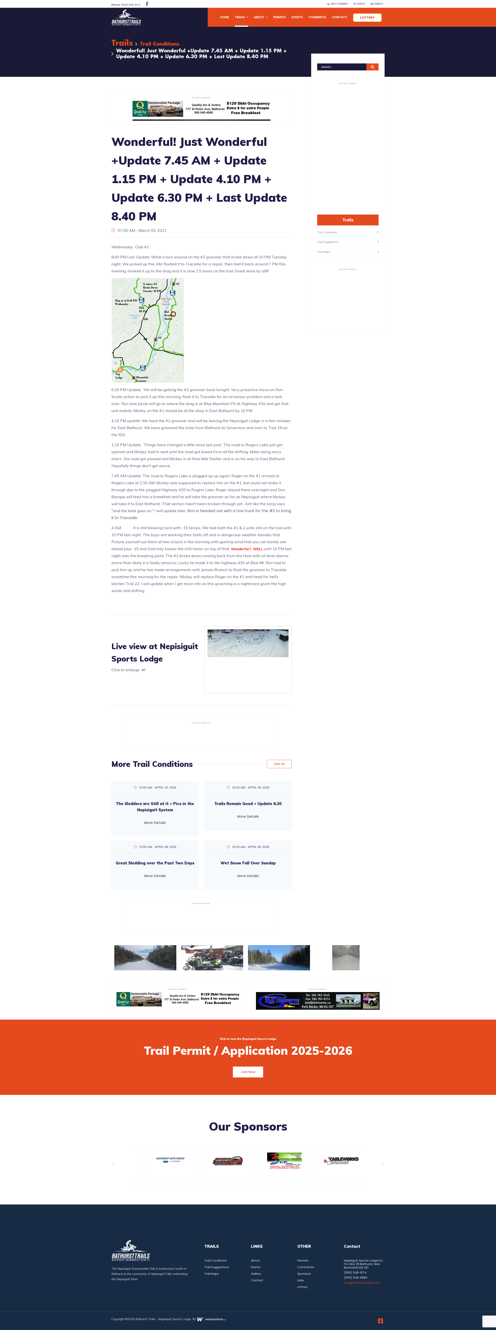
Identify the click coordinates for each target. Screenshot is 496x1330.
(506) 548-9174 (125, 4)
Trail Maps (211, 1274)
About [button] (259, 17)
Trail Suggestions (216, 1267)
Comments (317, 17)
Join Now (248, 1072)
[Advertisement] (201, 734)
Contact (339, 17)
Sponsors (304, 1274)
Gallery (256, 1274)
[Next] (382, 1164)
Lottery (367, 17)
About (255, 1260)
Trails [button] (240, 17)
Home (224, 17)
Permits (378, 3)
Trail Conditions (159, 44)
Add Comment (339, 3)
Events (360, 3)
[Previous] (113, 1164)
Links (300, 1280)
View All (279, 764)
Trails (122, 43)
